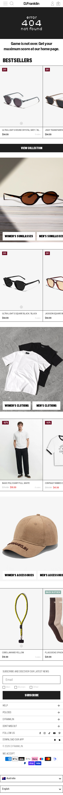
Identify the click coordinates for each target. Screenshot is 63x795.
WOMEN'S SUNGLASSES (19, 236)
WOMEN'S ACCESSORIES (19, 575)
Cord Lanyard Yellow (13, 653)
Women (21, 687)
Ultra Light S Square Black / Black (19, 314)
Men (8, 687)
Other (36, 687)
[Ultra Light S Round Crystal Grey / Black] (21, 96)
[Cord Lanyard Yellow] (21, 619)
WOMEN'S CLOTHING (17, 405)
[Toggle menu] (5, 3)
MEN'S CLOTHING (46, 405)
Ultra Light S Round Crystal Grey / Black (22, 130)
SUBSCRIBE (31, 695)
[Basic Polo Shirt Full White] (21, 449)
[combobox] (31, 778)
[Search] (12, 3)
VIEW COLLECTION (31, 148)
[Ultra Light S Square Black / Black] (21, 280)
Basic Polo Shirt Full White (16, 483)
